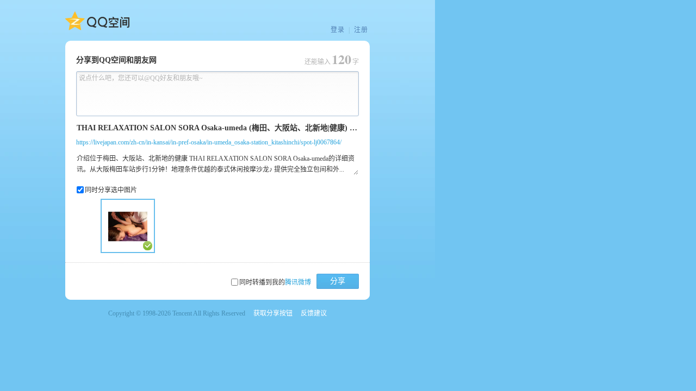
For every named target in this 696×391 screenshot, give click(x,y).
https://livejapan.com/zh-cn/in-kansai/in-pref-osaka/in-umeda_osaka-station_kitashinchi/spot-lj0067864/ (208, 142)
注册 (361, 30)
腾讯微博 (298, 282)
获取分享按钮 (273, 313)
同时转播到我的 (275, 282)
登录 (338, 30)
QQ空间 (97, 21)
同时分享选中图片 (111, 190)
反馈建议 (314, 313)
